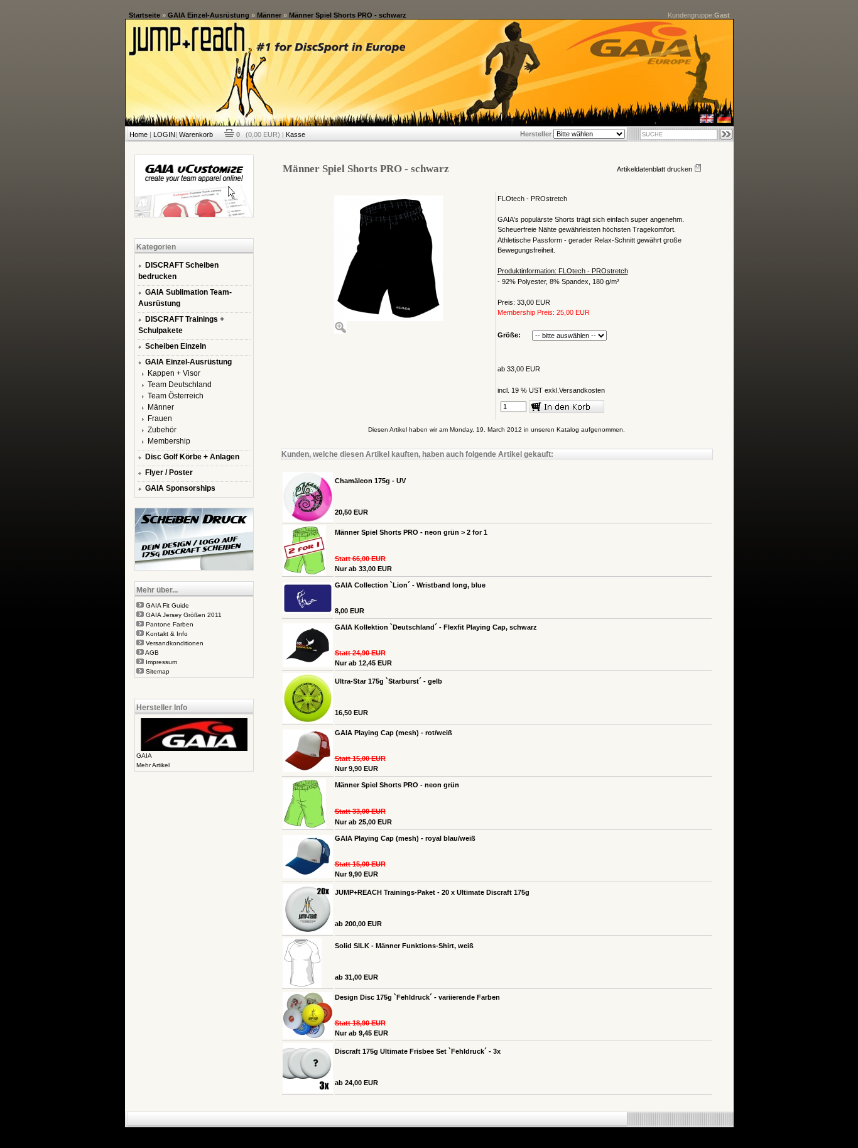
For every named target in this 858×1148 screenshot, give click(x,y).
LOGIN (164, 134)
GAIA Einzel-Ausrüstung (208, 15)
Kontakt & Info (167, 633)
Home (138, 134)
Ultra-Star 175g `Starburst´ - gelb (388, 681)
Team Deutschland (180, 384)
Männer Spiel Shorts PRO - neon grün (397, 785)
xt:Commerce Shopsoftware (472, 1132)
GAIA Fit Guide (167, 605)
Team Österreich (176, 395)
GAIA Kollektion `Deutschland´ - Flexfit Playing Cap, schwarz (436, 627)
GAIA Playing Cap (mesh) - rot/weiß (393, 732)
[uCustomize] (194, 215)
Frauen (160, 418)
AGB (152, 652)
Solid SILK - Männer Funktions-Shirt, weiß (404, 945)
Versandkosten (582, 390)
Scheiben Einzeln (175, 346)
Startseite (144, 15)
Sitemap (158, 671)
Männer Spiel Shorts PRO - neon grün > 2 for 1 (411, 532)
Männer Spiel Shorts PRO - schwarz (347, 15)
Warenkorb (196, 134)
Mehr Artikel (153, 765)
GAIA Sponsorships (180, 488)
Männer (269, 15)
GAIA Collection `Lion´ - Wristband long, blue (410, 585)
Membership (169, 441)
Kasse (295, 134)
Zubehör (162, 429)
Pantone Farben (169, 624)
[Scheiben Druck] (194, 568)
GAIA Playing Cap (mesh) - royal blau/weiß (405, 838)
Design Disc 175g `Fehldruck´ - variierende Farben (417, 997)
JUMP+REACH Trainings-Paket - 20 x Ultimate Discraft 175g (432, 892)
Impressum (161, 662)
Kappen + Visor (174, 373)
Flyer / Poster (169, 472)
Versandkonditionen (175, 643)
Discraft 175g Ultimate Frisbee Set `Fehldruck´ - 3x (418, 1051)
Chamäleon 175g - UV (370, 480)
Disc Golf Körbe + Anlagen (192, 456)
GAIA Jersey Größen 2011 (184, 614)
